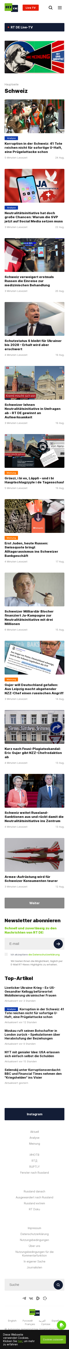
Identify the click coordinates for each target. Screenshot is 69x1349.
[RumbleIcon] (38, 1298)
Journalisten (34, 1267)
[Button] (58, 944)
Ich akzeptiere (35, 954)
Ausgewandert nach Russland (34, 1197)
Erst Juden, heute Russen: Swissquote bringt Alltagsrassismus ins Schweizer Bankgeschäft (31, 549)
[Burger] (59, 7)
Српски (45, 1324)
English (12, 1320)
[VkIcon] (31, 1298)
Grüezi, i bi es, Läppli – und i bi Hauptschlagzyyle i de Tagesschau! (34, 480)
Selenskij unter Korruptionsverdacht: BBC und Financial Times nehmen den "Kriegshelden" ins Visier (33, 1073)
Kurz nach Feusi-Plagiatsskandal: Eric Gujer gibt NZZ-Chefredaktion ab (33, 753)
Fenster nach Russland (34, 1172)
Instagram (34, 1114)
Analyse (34, 1137)
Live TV (31, 7)
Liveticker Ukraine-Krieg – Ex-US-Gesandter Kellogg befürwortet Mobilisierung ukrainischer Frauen (30, 991)
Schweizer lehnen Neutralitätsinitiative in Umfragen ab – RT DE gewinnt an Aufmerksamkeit (33, 411)
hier (20, 1341)
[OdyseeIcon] (45, 1298)
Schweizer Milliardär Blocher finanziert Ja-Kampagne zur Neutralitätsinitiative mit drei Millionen (29, 617)
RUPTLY (34, 1166)
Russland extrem (34, 1203)
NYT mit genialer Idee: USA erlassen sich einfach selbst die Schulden (32, 1054)
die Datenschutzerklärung (44, 954)
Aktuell (34, 1131)
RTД (34, 1160)
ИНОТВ (34, 1154)
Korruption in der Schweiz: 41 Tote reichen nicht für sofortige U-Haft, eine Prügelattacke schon (33, 148)
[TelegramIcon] (24, 1298)
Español (56, 1320)
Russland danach (34, 1191)
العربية (42, 1320)
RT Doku (34, 1209)
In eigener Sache (34, 1261)
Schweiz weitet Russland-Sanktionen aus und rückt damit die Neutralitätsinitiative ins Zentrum (34, 817)
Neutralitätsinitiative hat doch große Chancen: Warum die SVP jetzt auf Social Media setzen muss (34, 217)
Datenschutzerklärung (35, 1234)
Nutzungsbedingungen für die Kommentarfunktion (35, 1253)
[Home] (11, 7)
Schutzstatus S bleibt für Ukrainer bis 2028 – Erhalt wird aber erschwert (33, 345)
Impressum (34, 1228)
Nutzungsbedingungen (34, 1240)
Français (30, 1324)
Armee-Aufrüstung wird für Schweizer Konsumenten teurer (31, 879)
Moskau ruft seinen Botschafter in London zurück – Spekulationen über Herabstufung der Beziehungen (32, 1034)
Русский (28, 1320)
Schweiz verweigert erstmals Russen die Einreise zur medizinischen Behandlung (29, 281)
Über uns (34, 1245)
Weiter (34, 903)
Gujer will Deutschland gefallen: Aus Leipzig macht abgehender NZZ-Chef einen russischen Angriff (34, 689)
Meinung (34, 1143)
